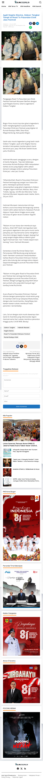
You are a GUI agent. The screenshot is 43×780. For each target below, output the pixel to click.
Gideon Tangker (9, 327)
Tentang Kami (22, 775)
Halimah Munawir (23, 327)
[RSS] (25, 346)
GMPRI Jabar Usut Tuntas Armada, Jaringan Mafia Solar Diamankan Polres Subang (26, 480)
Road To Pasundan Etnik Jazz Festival (17, 334)
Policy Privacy (6, 777)
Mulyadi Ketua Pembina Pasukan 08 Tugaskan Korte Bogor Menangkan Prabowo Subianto (11, 355)
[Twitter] (21, 346)
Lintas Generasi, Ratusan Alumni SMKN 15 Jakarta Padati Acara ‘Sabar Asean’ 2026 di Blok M (20, 445)
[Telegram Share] (37, 23)
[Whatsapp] (30, 27)
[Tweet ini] (34, 23)
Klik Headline (19, 25)
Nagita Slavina (9, 331)
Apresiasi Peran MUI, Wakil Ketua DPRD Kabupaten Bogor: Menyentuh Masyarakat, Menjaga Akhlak (32, 356)
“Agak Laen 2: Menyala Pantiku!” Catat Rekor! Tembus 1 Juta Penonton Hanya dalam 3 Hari (25, 460)
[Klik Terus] (22, 2)
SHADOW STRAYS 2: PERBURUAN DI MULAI (26, 469)
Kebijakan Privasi (34, 775)
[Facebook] (17, 346)
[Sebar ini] (30, 23)
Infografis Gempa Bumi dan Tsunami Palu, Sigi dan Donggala (25, 450)
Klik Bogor (5, 25)
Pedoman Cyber (17, 777)
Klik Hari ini (12, 25)
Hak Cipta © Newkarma (9, 775)
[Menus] (3, 2)
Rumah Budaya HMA (11, 337)
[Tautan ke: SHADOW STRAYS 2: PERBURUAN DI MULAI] (7, 472)
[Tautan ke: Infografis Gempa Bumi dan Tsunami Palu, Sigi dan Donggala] (7, 453)
